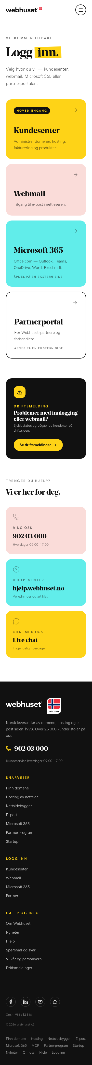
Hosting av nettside (22, 797)
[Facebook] (11, 1002)
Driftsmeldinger (19, 968)
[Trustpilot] (55, 1002)
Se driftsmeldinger (35, 445)
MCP (35, 1045)
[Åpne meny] (80, 9)
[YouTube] (40, 1002)
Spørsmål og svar (21, 950)
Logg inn (58, 1052)
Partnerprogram (19, 833)
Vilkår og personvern (24, 959)
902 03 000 (31, 748)
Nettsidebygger (19, 806)
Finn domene (17, 788)
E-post (11, 815)
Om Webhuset (18, 923)
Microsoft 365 (18, 824)
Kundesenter (17, 869)
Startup (12, 842)
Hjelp (10, 941)
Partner (12, 896)
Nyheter (12, 932)
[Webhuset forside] (24, 10)
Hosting (37, 1039)
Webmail (13, 878)
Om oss (28, 1052)
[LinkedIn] (25, 1002)
